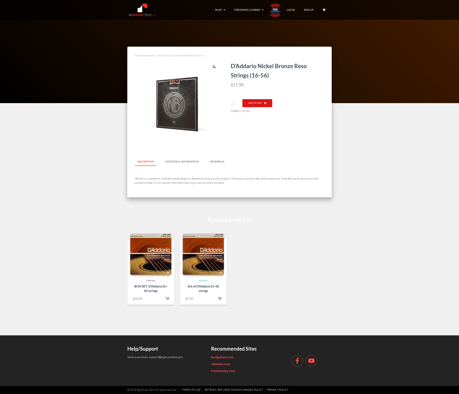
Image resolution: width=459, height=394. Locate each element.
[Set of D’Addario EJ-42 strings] (203, 254)
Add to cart (255, 103)
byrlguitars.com (222, 357)
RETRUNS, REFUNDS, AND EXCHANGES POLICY (234, 389)
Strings (158, 55)
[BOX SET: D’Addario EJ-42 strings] (150, 254)
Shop (218, 9)
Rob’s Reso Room (275, 10)
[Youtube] (311, 360)
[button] (214, 67)
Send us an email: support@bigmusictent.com (155, 357)
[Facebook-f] (297, 360)
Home (137, 55)
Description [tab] (145, 161)
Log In (291, 9)
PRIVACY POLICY (277, 389)
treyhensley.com (223, 371)
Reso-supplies (147, 55)
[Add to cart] (167, 298)
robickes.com (220, 364)
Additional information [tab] (182, 161)
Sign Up (309, 9)
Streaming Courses (247, 9)
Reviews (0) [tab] (217, 161)
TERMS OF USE (191, 389)
